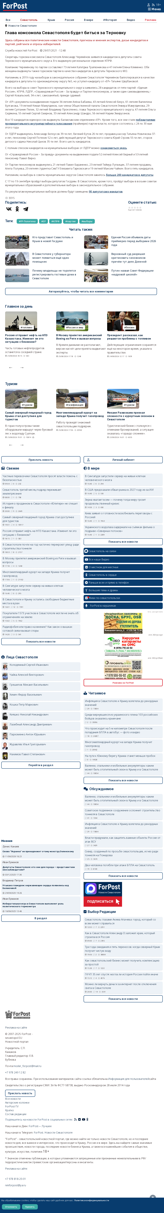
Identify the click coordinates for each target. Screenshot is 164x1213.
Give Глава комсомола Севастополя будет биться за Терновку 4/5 (137, 207)
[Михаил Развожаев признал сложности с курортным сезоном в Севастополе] (123, 391)
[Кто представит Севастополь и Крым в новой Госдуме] (17, 237)
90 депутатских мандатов (106, 191)
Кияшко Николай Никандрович (29, 714)
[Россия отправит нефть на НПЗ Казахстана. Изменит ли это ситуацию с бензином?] (21, 313)
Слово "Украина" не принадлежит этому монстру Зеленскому (38, 851)
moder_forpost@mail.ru (27, 1066)
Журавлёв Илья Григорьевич (28, 744)
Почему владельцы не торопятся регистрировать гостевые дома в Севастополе (54, 274)
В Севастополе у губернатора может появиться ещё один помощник (51, 257)
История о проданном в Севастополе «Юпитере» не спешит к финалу (40, 505)
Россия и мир (75, 327)
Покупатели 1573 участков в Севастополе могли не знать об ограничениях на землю (41, 615)
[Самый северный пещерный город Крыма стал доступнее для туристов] (21, 391)
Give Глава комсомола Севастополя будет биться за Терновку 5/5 (140, 207)
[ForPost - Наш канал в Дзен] (89, 1119)
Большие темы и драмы (103, 590)
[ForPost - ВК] (79, 1119)
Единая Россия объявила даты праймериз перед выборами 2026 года (133, 241)
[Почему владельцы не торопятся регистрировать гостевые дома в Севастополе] (17, 270)
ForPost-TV (11, 1106)
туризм (28, 404)
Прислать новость (41, 460)
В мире (88, 20)
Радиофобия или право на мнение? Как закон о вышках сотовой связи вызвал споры (37, 628)
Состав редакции (15, 1114)
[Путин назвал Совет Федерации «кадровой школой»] (96, 270)
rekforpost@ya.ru (15, 1185)
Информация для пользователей (128, 1079)
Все (8, 20)
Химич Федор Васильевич (26, 694)
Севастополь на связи (102, 551)
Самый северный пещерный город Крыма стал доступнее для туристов (28, 416)
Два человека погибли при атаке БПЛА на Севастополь (120, 865)
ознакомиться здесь (113, 148)
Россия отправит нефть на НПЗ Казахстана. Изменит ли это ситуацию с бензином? (26, 339)
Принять (30, 1206)
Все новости (13, 1098)
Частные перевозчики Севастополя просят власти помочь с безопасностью (40, 478)
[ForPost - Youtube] (83, 1119)
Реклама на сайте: (16, 1168)
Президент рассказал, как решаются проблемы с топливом (129, 337)
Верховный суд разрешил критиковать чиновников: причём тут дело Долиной (129, 257)
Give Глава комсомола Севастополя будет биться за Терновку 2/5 (132, 207)
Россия (69, 20)
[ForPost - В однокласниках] (87, 1119)
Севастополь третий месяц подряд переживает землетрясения (32, 491)
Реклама (150, 19)
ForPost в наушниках (103, 605)
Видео (131, 20)
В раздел (41, 918)
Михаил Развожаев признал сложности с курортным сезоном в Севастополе (130, 416)
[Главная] (15, 5)
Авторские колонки (17, 1102)
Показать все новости (40, 641)
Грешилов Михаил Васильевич (29, 684)
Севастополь (28, 19)
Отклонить (11, 1206)
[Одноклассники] (17, 209)
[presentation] (10, 367)
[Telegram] (25, 209)
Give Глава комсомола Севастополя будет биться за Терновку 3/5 (135, 207)
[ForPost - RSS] (75, 1119)
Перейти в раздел (41, 765)
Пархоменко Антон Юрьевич (27, 734)
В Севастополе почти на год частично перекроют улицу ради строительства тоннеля (41, 546)
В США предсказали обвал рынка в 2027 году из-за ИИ (119, 489)
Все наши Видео (99, 559)
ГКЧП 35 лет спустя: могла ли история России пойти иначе (121, 974)
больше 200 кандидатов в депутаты (129, 175)
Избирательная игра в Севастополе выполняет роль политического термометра (33, 905)
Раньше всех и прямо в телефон (109, 582)
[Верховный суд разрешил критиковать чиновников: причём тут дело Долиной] (96, 254)
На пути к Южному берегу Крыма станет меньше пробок (120, 756)
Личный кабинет (123, 460)
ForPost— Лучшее (40, 1126)
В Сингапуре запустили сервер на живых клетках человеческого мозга (33, 587)
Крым (51, 20)
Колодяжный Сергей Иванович (29, 665)
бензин (130, 327)
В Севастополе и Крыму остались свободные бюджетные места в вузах (38, 601)
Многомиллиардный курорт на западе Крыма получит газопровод (80, 414)
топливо (27, 327)
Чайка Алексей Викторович (27, 674)
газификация (75, 404)
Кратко (9, 1110)
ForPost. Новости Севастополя (53, 1132)
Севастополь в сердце (103, 574)
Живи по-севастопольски (104, 597)
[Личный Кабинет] (149, 5)
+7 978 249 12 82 (15, 1072)
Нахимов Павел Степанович (27, 754)
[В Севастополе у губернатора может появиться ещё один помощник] (17, 254)
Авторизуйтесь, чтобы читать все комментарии (81, 291)
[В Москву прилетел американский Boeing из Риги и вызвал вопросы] (72, 313)
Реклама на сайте (16, 1027)
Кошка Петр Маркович (24, 704)
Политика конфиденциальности (91, 1200)
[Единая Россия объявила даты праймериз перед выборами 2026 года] (96, 237)
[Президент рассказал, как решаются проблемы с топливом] (123, 313)
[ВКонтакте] (9, 209)
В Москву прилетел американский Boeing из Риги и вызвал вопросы (79, 337)
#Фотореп (110, 20)
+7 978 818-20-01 (15, 1179)
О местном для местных (103, 567)
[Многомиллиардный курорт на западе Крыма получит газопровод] (72, 391)
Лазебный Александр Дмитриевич (31, 724)
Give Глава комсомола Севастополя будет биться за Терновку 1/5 (129, 207)
